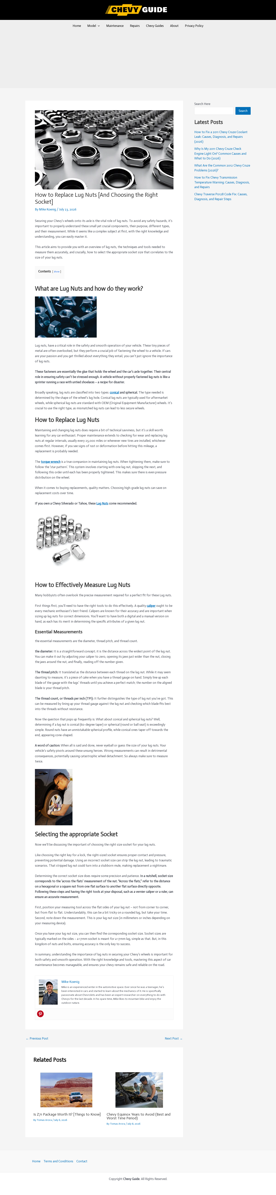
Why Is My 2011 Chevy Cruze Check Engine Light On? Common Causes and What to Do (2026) (220, 153)
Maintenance (115, 26)
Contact (81, 1161)
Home (77, 26)
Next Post (174, 1038)
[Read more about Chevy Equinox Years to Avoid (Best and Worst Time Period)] (141, 1090)
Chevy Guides (155, 26)
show (57, 271)
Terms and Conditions (58, 1161)
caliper (151, 606)
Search (243, 111)
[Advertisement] (138, 59)
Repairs (135, 26)
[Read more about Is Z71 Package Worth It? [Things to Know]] (67, 1090)
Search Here (202, 104)
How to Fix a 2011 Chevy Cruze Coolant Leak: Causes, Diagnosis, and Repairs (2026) (220, 136)
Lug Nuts (102, 503)
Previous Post (37, 1038)
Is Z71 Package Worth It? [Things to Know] (67, 1114)
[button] (98, 25)
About (174, 26)
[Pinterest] (40, 1013)
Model (91, 26)
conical (114, 392)
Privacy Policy (194, 26)
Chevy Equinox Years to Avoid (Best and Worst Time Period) (138, 1116)
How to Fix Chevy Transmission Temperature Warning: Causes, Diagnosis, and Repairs (222, 182)
